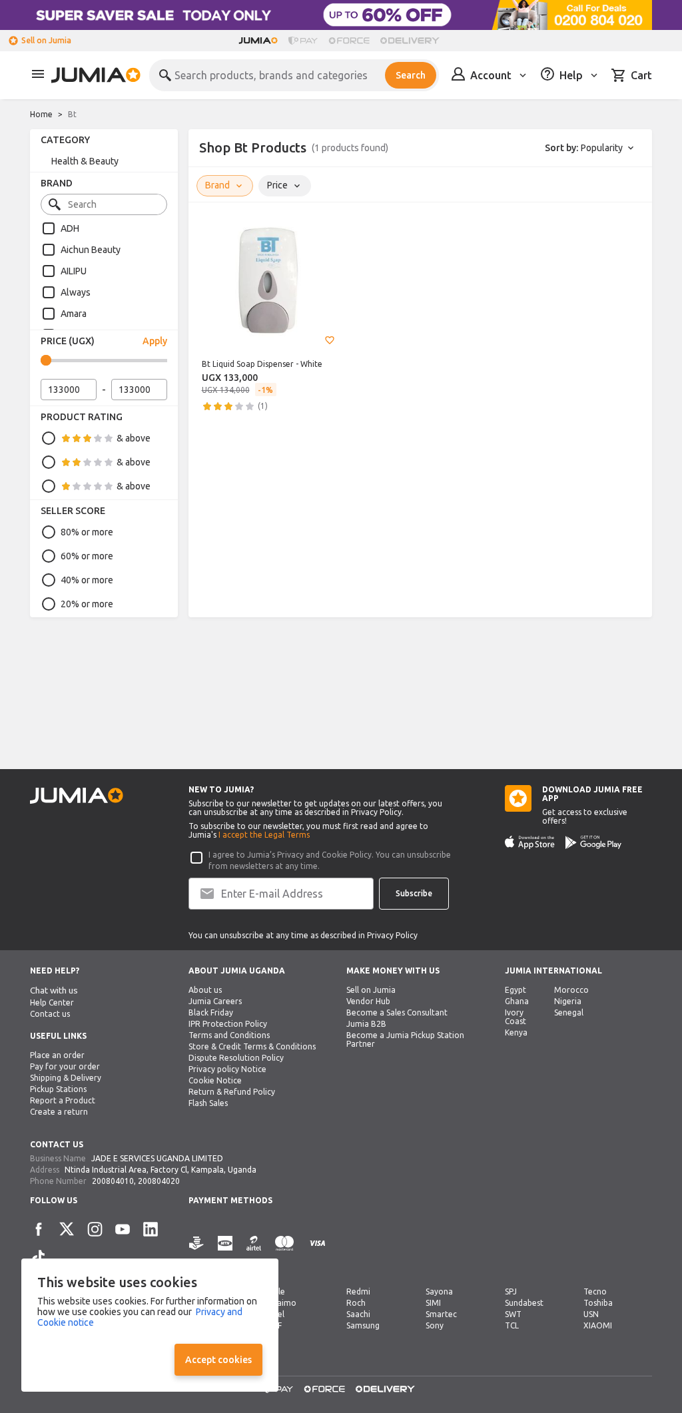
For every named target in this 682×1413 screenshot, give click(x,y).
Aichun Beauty (91, 249)
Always (76, 292)
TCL (512, 1325)
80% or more (87, 532)
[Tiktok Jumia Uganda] (39, 1257)
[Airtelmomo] (253, 1250)
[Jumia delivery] (412, 41)
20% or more (87, 604)
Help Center (52, 1002)
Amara (74, 313)
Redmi (358, 1291)
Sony (435, 1325)
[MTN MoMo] (225, 1250)
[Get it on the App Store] (530, 842)
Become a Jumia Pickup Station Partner (405, 1039)
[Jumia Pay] (303, 41)
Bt (72, 114)
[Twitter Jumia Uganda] (67, 1229)
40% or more (87, 580)
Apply (155, 341)
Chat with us (54, 990)
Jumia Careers (215, 1001)
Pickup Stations (58, 1089)
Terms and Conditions (229, 1035)
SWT (513, 1314)
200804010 (113, 1181)
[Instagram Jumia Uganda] (95, 1229)
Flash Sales (208, 1103)
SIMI (433, 1302)
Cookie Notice (215, 1080)
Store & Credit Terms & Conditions (252, 1046)
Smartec (441, 1314)
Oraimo (281, 1302)
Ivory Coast (515, 1016)
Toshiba (598, 1302)
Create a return (59, 1111)
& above (134, 438)
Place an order (57, 1055)
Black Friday (210, 1012)
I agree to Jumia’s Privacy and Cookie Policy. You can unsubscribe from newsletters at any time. (329, 860)
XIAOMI (597, 1325)
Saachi (358, 1314)
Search (411, 75)
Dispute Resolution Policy (236, 1057)
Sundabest (524, 1302)
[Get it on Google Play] (593, 842)
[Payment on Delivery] (196, 1250)
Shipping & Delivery (65, 1077)
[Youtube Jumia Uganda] (123, 1229)
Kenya (516, 1032)
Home (41, 114)
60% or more (87, 556)
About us (205, 990)
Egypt (515, 990)
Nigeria (567, 1001)
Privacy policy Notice (227, 1069)
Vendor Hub (368, 1001)
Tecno (595, 1291)
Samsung (363, 1325)
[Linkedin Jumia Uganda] (151, 1229)
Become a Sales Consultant (397, 1012)
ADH (70, 228)
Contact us (50, 1013)
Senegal (568, 1012)
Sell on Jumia (46, 40)
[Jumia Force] (349, 41)
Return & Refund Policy (231, 1091)
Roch (356, 1302)
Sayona (439, 1291)
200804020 (159, 1181)
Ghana (517, 1001)
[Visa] (317, 1250)
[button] (330, 340)
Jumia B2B (366, 1023)
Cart (641, 75)
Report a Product (62, 1100)
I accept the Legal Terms (264, 834)
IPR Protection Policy (227, 1023)
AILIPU (74, 271)
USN (591, 1314)
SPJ (511, 1291)
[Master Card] (284, 1250)
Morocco (571, 990)
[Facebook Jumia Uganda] (39, 1229)
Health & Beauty (85, 161)
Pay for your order (65, 1066)
